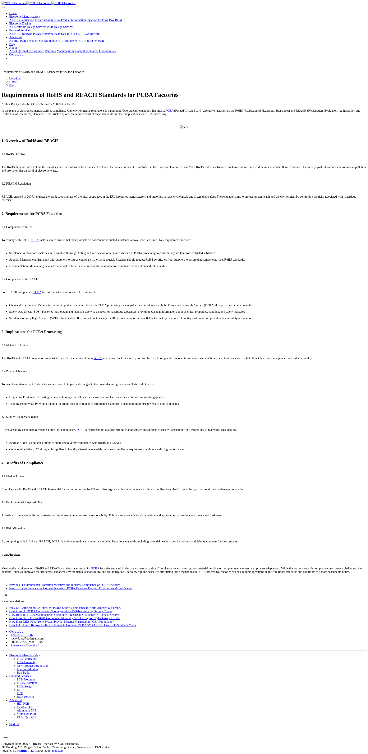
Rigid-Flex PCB (27, 717)
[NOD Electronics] (184, 3)
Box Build (23, 672)
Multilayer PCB (26, 714)
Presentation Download (25, 645)
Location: (15, 78)
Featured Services (20, 676)
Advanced (15, 700)
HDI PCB (23, 703)
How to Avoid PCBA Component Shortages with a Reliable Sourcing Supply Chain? (60, 611)
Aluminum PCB (27, 710)
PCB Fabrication (27, 658)
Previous (64, 584)
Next (70, 588)
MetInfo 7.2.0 (25, 750)
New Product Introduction (32, 665)
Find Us (14, 724)
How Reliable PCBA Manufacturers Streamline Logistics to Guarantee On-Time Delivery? (64, 614)
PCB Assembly (26, 662)
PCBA (169, 110)
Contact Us (16, 631)
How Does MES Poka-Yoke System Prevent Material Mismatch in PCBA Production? (61, 621)
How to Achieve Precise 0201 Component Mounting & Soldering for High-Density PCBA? (64, 618)
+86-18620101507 (22, 635)
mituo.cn (57, 750)
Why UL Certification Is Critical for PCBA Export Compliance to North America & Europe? (65, 607)
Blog (12, 85)
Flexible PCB (25, 707)
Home (13, 13)
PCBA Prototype (27, 682)
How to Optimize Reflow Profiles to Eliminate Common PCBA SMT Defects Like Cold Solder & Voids (72, 625)
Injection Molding (28, 669)
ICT (19, 689)
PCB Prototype (26, 679)
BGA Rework (25, 696)
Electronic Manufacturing (24, 655)
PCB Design (24, 686)
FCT (20, 693)
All (11, 20)
